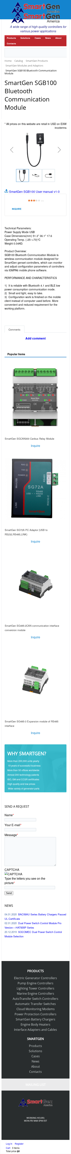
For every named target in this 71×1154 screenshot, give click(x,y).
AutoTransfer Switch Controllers (35, 999)
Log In (9, 1143)
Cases (38, 37)
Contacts (11, 43)
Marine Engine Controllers (35, 993)
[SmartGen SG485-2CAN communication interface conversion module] (35, 584)
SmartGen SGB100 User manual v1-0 (34, 191)
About (58, 37)
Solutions (25, 37)
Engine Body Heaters (35, 1024)
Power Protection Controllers (35, 1014)
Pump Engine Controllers (35, 983)
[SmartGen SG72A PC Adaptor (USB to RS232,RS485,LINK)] (35, 489)
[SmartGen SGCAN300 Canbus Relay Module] (35, 397)
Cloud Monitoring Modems (35, 1009)
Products (11, 37)
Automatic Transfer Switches (35, 1004)
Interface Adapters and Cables (35, 1030)
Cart (8, 1147)
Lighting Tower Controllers (35, 988)
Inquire (16, 209)
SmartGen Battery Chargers (35, 1019)
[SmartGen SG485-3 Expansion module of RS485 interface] (35, 680)
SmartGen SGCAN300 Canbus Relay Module (29, 438)
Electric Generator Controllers (35, 978)
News (48, 37)
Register (19, 1143)
